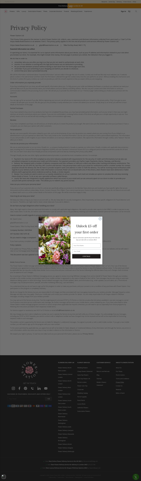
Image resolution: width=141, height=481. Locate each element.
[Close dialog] (100, 218)
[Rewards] (3, 476)
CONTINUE (86, 256)
